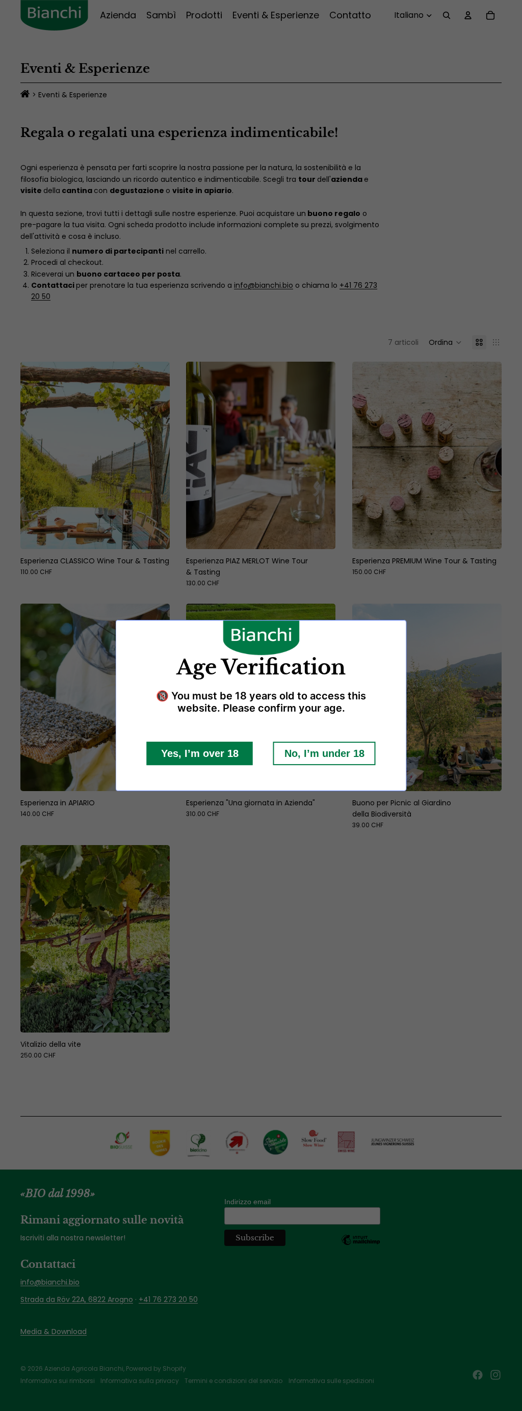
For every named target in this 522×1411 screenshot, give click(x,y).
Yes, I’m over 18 (200, 753)
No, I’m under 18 (324, 753)
